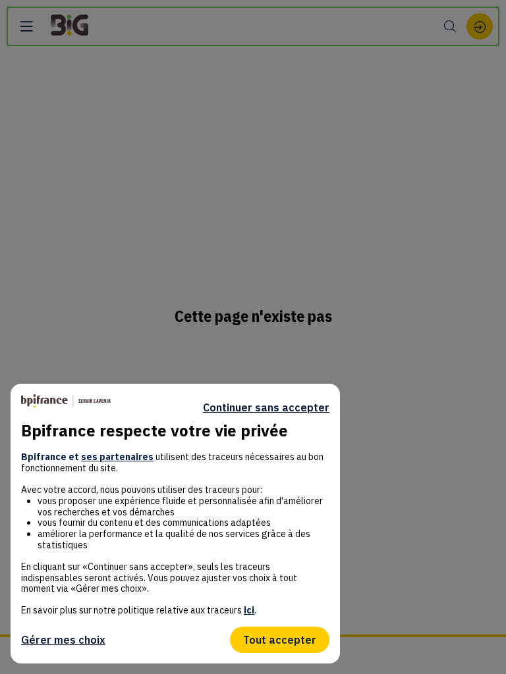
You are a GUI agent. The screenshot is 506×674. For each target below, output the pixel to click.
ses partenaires (117, 457)
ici (249, 610)
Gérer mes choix (63, 639)
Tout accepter (279, 639)
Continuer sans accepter (266, 407)
